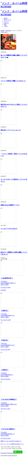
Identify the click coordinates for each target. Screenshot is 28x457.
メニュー (6, 21)
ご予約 (5, 26)
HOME (5, 18)
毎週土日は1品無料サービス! (10, 205)
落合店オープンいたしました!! (11, 130)
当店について (7, 19)
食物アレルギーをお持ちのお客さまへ (11, 441)
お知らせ (6, 23)
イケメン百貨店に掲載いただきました (13, 81)
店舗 (5, 24)
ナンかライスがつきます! (9, 228)
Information (8, 30)
